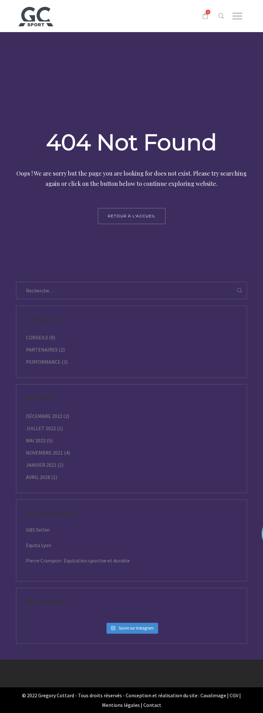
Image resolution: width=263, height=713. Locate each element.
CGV (234, 695)
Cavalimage (213, 695)
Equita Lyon (38, 545)
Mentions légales (121, 705)
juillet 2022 (41, 428)
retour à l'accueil (132, 215)
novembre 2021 (44, 452)
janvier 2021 (41, 465)
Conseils (37, 337)
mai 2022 (36, 440)
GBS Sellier (38, 529)
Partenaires (42, 349)
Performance (43, 362)
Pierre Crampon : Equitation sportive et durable (78, 560)
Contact (152, 705)
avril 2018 (38, 477)
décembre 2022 (44, 416)
